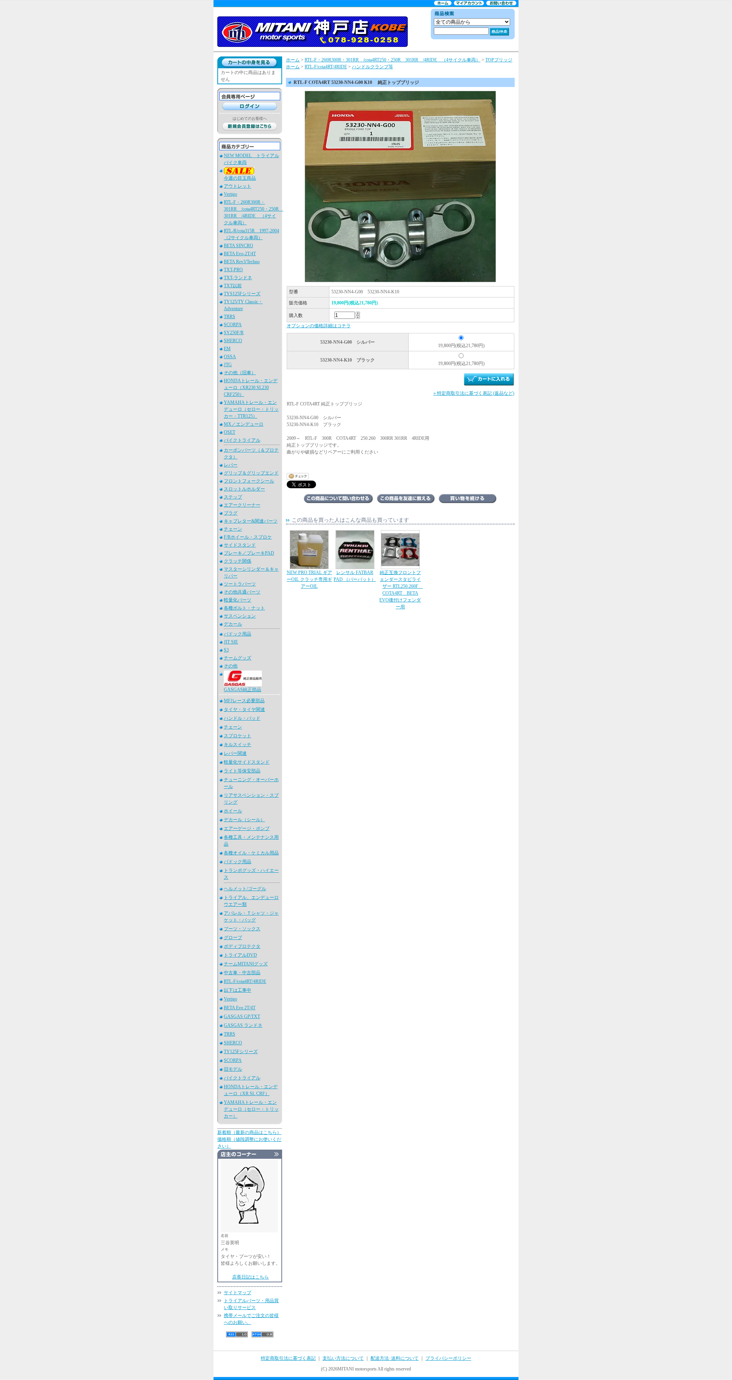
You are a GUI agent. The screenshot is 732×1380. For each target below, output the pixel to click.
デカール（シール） (244, 819)
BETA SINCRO (238, 245)
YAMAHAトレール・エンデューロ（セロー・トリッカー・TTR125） (251, 409)
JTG (228, 364)
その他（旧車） (240, 372)
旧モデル (233, 1069)
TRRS (229, 316)
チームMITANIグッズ (246, 964)
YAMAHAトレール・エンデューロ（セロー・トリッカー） (251, 1109)
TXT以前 (233, 285)
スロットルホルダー (244, 489)
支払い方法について (343, 1358)
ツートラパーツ (240, 584)
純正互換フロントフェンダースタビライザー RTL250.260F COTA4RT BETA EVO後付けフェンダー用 (401, 590)
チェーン (233, 529)
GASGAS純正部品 (242, 689)
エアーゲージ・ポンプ (247, 828)
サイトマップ (237, 1292)
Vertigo (230, 194)
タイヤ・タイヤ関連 (244, 709)
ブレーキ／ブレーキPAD (249, 553)
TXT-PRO (233, 269)
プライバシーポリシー (448, 1358)
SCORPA (233, 324)
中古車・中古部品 (242, 972)
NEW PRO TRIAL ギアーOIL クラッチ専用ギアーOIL (309, 579)
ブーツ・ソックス (242, 928)
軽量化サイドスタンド (247, 762)
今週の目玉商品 (240, 178)
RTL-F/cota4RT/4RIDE (245, 981)
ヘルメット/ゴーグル (245, 888)
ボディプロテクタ (242, 946)
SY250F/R (234, 332)
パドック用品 (237, 634)
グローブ (233, 937)
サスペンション (240, 616)
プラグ (231, 513)
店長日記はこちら (250, 1277)
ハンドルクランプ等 (372, 66)
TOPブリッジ (498, 60)
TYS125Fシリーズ (242, 293)
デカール (233, 624)
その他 (231, 666)
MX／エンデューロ (243, 424)
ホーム (293, 60)
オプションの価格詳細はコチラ (319, 325)
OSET (229, 432)
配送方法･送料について (395, 1358)
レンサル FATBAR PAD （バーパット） (355, 576)
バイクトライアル (242, 440)
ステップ (233, 497)
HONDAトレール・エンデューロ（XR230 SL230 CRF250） (251, 387)
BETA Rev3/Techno (242, 261)
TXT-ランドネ (238, 277)
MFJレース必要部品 (244, 700)
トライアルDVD (240, 955)
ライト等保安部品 (242, 771)
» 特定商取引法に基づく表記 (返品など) (473, 393)
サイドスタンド (240, 545)
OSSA (230, 356)
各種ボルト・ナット (244, 608)
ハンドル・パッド (242, 718)
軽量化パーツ (237, 600)
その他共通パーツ (242, 592)
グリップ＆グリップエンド (251, 473)
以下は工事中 (237, 990)
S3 (226, 650)
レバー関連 (235, 753)
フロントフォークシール (249, 481)
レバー (231, 465)
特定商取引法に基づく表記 (288, 1358)
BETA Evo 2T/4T (239, 1007)
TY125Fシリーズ (241, 1051)
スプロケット (237, 735)
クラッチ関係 (237, 561)
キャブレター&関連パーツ (251, 521)
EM (227, 348)
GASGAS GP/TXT (242, 1016)
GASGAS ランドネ (243, 1025)
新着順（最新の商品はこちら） (249, 1132)
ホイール (233, 811)
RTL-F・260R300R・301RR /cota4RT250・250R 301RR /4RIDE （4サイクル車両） (392, 60)
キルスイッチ (237, 744)
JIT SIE (231, 642)
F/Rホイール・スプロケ (248, 537)
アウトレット (237, 186)
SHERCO (233, 340)
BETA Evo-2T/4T (240, 253)
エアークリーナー (242, 505)
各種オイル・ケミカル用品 (251, 853)
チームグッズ (237, 658)
